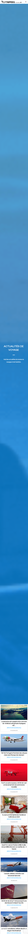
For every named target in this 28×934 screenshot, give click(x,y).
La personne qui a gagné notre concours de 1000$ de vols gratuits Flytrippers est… (14, 723)
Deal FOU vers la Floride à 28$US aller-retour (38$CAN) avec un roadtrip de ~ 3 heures (14, 847)
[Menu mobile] (26, 2)
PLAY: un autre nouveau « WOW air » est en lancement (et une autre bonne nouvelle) (14, 785)
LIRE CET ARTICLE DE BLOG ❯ (14, 727)
